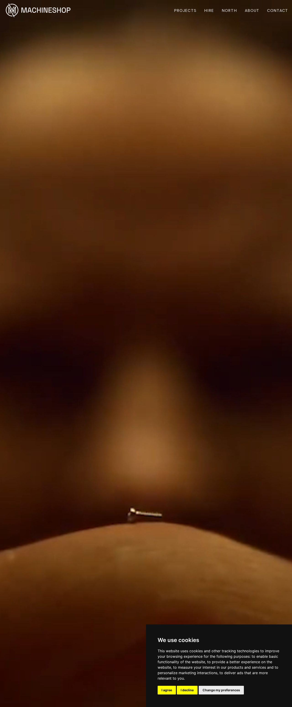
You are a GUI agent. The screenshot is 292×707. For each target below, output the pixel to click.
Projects (185, 10)
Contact (277, 10)
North (229, 10)
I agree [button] (167, 690)
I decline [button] (187, 690)
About (252, 10)
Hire (209, 10)
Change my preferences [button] (221, 690)
